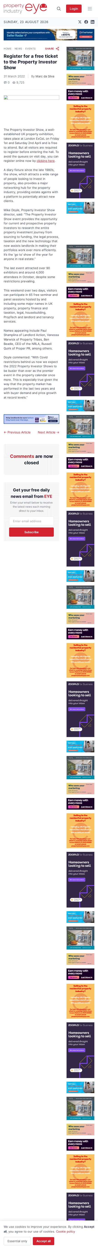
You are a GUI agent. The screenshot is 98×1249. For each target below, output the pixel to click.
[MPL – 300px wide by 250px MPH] (80, 58)
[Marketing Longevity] (80, 79)
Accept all (43, 1241)
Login (74, 8)
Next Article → (48, 432)
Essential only (17, 1241)
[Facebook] (86, 22)
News (18, 48)
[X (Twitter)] (80, 22)
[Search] (58, 8)
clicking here (46, 161)
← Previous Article (17, 432)
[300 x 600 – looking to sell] (80, 170)
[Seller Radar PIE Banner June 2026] (49, 34)
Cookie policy (65, 1231)
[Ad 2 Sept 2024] (80, 121)
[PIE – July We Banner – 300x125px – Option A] (80, 95)
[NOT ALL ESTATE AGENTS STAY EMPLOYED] (80, 208)
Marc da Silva (45, 76)
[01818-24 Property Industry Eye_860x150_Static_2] (31, 419)
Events (30, 48)
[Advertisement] (80, 227)
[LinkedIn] (92, 22)
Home (8, 48)
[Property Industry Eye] (25, 9)
